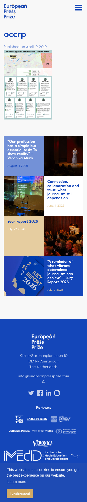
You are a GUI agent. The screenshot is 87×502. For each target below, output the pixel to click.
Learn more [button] (16, 482)
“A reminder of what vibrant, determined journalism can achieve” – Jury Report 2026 (60, 272)
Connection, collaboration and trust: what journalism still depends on (63, 190)
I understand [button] (20, 493)
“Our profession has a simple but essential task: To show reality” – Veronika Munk (22, 150)
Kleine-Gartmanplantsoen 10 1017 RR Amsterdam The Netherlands (44, 361)
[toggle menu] (78, 7)
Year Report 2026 (22, 221)
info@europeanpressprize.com (43, 376)
